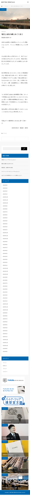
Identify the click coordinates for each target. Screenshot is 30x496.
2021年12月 (5, 268)
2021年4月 (5, 292)
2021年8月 (5, 280)
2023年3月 (5, 223)
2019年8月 (5, 351)
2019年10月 (5, 345)
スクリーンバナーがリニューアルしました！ (11, 171)
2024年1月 (5, 194)
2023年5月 (5, 217)
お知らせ (5, 365)
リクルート (5, 371)
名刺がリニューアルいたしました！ (9, 159)
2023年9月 (5, 206)
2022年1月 (5, 265)
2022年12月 (5, 232)
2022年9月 (5, 241)
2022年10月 (5, 238)
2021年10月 (5, 274)
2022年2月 (5, 262)
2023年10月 (5, 203)
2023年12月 (5, 197)
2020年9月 (5, 312)
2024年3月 (5, 188)
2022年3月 (5, 259)
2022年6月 (5, 250)
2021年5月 (5, 289)
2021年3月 (5, 295)
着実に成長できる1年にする (7, 163)
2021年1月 (5, 301)
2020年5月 (5, 324)
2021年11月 (5, 271)
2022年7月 (5, 247)
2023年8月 (5, 209)
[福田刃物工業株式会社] (12, 2)
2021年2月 (5, 298)
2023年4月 (5, 220)
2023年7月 (5, 211)
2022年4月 (5, 256)
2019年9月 (5, 348)
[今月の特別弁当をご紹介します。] (8, 139)
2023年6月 (5, 214)
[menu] (28, 2)
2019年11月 (5, 342)
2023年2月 (5, 226)
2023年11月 (5, 200)
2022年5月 (5, 253)
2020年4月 (5, 327)
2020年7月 (5, 318)
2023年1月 (5, 229)
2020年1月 (5, 336)
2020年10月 (5, 309)
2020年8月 (5, 315)
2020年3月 (5, 330)
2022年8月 (5, 244)
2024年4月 (5, 185)
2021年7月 (5, 283)
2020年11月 (5, 307)
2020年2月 (5, 333)
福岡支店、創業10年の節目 (7, 167)
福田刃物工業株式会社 (14, 492)
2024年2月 (5, 191)
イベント (3, 9)
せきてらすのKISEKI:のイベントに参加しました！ (12, 175)
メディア (5, 368)
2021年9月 (5, 277)
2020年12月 (5, 304)
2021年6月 (5, 286)
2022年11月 (5, 235)
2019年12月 (5, 339)
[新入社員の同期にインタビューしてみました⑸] (21, 139)
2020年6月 (5, 321)
